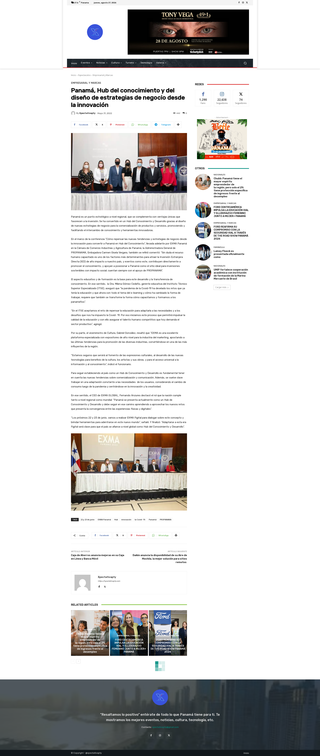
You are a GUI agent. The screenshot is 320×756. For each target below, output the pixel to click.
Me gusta (203, 92)
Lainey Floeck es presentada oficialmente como (229, 254)
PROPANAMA (165, 519)
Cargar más (220, 287)
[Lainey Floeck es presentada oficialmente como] (203, 252)
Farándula (219, 247)
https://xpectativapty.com (109, 581)
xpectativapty (87, 113)
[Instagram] (243, 3)
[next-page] (78, 661)
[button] (245, 63)
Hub (116, 519)
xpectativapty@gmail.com (165, 727)
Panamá (152, 519)
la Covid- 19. (140, 519)
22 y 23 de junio (87, 519)
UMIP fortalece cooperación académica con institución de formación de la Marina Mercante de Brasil (231, 274)
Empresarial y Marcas (103, 75)
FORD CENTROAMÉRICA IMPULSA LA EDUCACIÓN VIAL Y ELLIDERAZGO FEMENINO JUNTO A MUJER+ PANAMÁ (129, 645)
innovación (126, 519)
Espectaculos (84, 75)
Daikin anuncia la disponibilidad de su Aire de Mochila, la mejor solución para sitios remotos (160, 559)
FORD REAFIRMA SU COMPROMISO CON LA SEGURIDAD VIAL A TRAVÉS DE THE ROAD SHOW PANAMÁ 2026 (168, 645)
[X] (247, 3)
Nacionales (90, 630)
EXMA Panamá (104, 519)
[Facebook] (239, 3)
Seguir (222, 92)
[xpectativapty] (73, 113)
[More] (178, 124)
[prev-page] (73, 661)
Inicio (73, 75)
